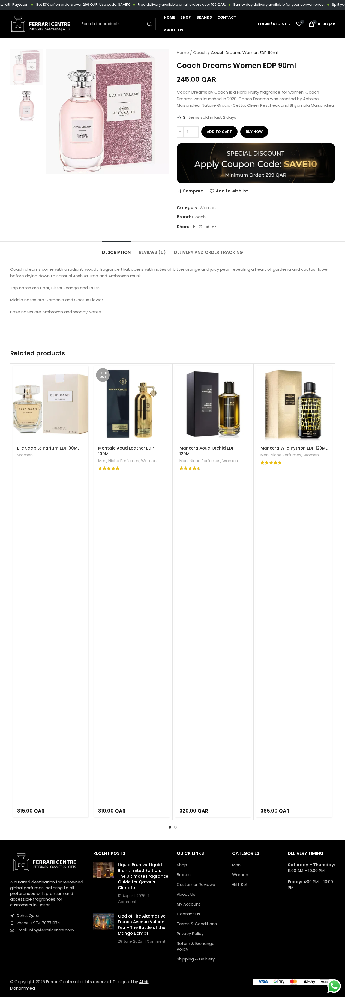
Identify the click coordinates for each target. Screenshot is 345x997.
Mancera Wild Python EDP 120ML (294, 448)
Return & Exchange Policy (196, 946)
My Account (188, 904)
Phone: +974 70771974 (38, 923)
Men (102, 460)
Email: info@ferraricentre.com (45, 930)
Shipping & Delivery (196, 959)
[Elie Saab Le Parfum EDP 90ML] (51, 404)
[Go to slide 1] (170, 827)
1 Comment (155, 941)
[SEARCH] (149, 24)
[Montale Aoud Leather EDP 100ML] (132, 404)
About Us (186, 894)
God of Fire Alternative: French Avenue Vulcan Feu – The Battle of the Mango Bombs (142, 924)
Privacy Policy (190, 933)
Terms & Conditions (197, 924)
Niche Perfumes (123, 460)
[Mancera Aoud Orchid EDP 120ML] (213, 404)
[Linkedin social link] (207, 226)
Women (208, 207)
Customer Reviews (196, 884)
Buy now (254, 131)
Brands (184, 874)
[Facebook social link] (194, 226)
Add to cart (219, 131)
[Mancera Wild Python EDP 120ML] (294, 404)
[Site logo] (40, 23)
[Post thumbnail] (103, 883)
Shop (182, 865)
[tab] (116, 249)
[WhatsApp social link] (214, 226)
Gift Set (240, 884)
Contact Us (188, 914)
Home (183, 52)
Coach (200, 52)
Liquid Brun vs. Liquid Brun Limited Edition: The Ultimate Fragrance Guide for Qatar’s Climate (143, 876)
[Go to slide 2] (175, 827)
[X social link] (200, 226)
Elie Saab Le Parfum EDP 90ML (48, 448)
